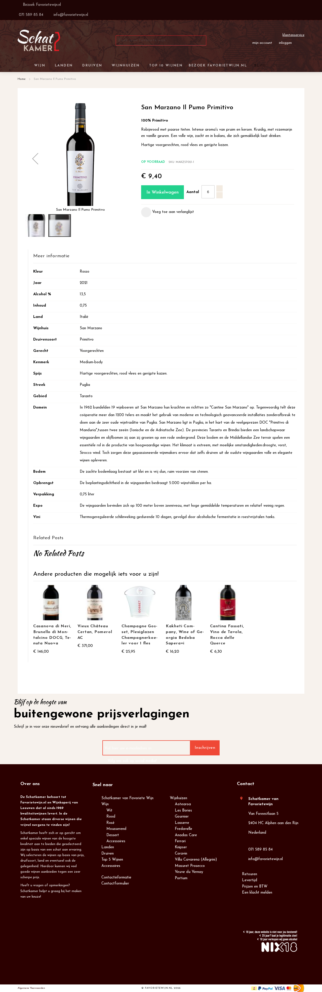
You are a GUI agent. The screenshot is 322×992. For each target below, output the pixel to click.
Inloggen (285, 43)
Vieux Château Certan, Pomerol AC (94, 632)
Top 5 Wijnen (112, 860)
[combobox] (161, 40)
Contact (245, 784)
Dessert (112, 835)
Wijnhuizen (178, 798)
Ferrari (180, 841)
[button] (35, 158)
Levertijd (249, 880)
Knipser (181, 847)
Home (22, 79)
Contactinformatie (116, 877)
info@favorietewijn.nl (265, 859)
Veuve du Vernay (189, 872)
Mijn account (262, 43)
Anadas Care (186, 835)
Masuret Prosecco (190, 866)
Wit (109, 811)
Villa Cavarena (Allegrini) (196, 860)
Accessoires (115, 841)
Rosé (110, 823)
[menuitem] (259, 65)
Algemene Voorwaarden (31, 988)
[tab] (217, 153)
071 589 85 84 (260, 850)
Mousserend (116, 829)
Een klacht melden (257, 893)
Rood (110, 817)
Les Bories (183, 811)
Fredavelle (183, 829)
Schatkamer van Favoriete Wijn (127, 798)
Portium (181, 878)
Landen (107, 847)
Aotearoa (183, 804)
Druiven (107, 854)
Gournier (182, 817)
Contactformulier (115, 884)
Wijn (105, 804)
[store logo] (39, 40)
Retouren (249, 874)
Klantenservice (293, 35)
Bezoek (41, 5)
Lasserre (182, 823)
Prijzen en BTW (254, 887)
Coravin (181, 854)
